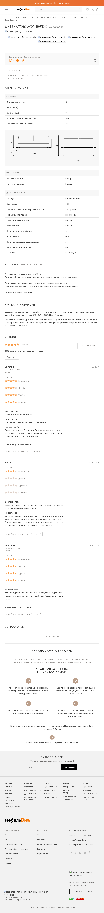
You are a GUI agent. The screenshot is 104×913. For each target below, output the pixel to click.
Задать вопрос (52, 636)
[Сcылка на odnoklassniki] (75, 852)
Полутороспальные (32, 790)
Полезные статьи (12, 854)
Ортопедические (12, 806)
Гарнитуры (87, 786)
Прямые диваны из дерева (76, 659)
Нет (37, 451)
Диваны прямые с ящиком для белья (74, 662)
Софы (7, 797)
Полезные (10, 357)
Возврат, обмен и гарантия (16, 849)
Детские (48, 793)
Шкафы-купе (68, 786)
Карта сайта (42, 854)
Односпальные (31, 786)
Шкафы (66, 783)
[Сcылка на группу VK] (70, 852)
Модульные (88, 790)
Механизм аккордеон (9, 801)
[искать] (79, 9)
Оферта (8, 858)
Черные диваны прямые (24, 659)
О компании (42, 835)
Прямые (8, 786)
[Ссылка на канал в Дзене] (84, 852)
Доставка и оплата (13, 844)
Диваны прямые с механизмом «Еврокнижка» (34, 662)
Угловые (8, 790)
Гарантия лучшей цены (47, 844)
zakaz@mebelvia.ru (77, 840)
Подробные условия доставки (18, 292)
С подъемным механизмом (30, 798)
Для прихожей (69, 796)
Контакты (41, 849)
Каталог (8, 835)
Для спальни (69, 799)
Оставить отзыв (88, 345)
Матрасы (48, 783)
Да (28, 451)
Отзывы (8, 863)
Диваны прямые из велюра (49, 659)
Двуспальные (30, 793)
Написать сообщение (84, 891)
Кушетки (8, 793)
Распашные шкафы (68, 791)
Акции (7, 839)
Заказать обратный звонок (81, 835)
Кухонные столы (90, 793)
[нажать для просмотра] (22, 37)
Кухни (85, 783)
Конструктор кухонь (88, 798)
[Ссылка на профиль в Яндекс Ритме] (89, 852)
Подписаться (69, 767)
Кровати (28, 783)
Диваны (8, 783)
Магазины (41, 839)
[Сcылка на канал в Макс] (80, 852)
